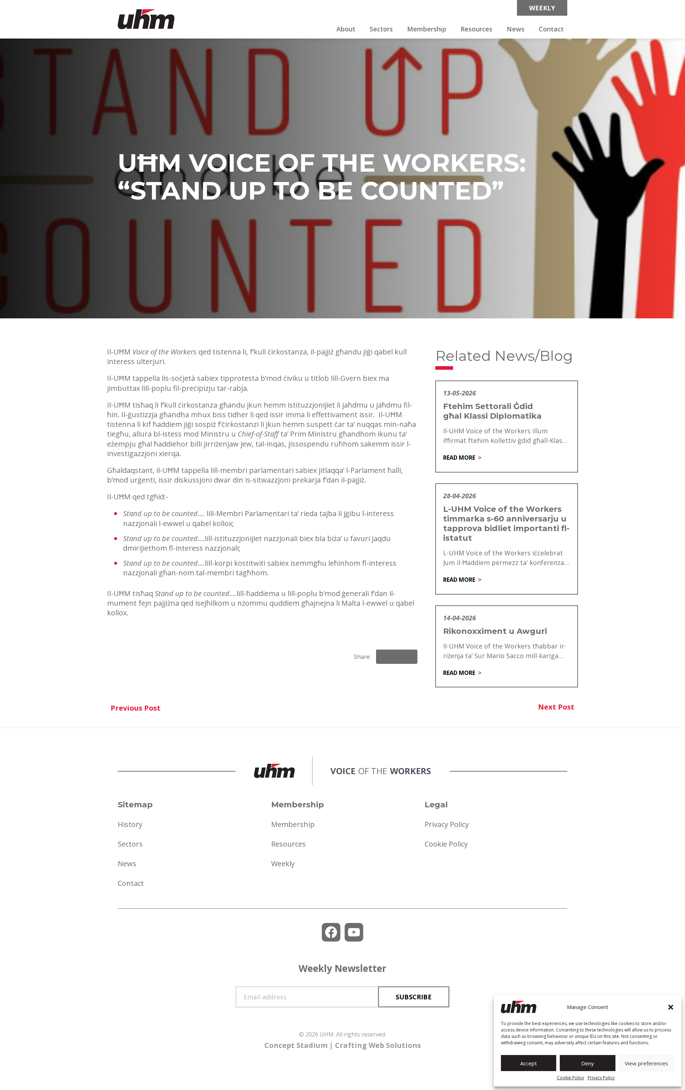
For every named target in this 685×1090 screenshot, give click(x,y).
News (515, 29)
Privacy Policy (601, 1078)
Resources (476, 29)
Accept (528, 1063)
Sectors (381, 29)
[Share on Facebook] (384, 656)
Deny (587, 1063)
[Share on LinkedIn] (396, 656)
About (345, 29)
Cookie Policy (570, 1078)
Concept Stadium (296, 1045)
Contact (551, 29)
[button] (670, 1007)
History (130, 824)
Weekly (283, 863)
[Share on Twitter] (409, 656)
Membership (426, 29)
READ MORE (459, 457)
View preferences (646, 1063)
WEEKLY (542, 8)
